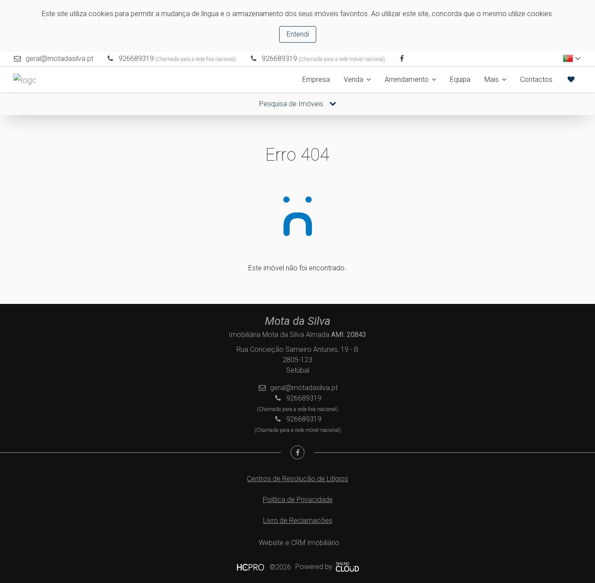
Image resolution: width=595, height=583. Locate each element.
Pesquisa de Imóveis (292, 104)
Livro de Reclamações (297, 520)
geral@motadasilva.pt (59, 58)
